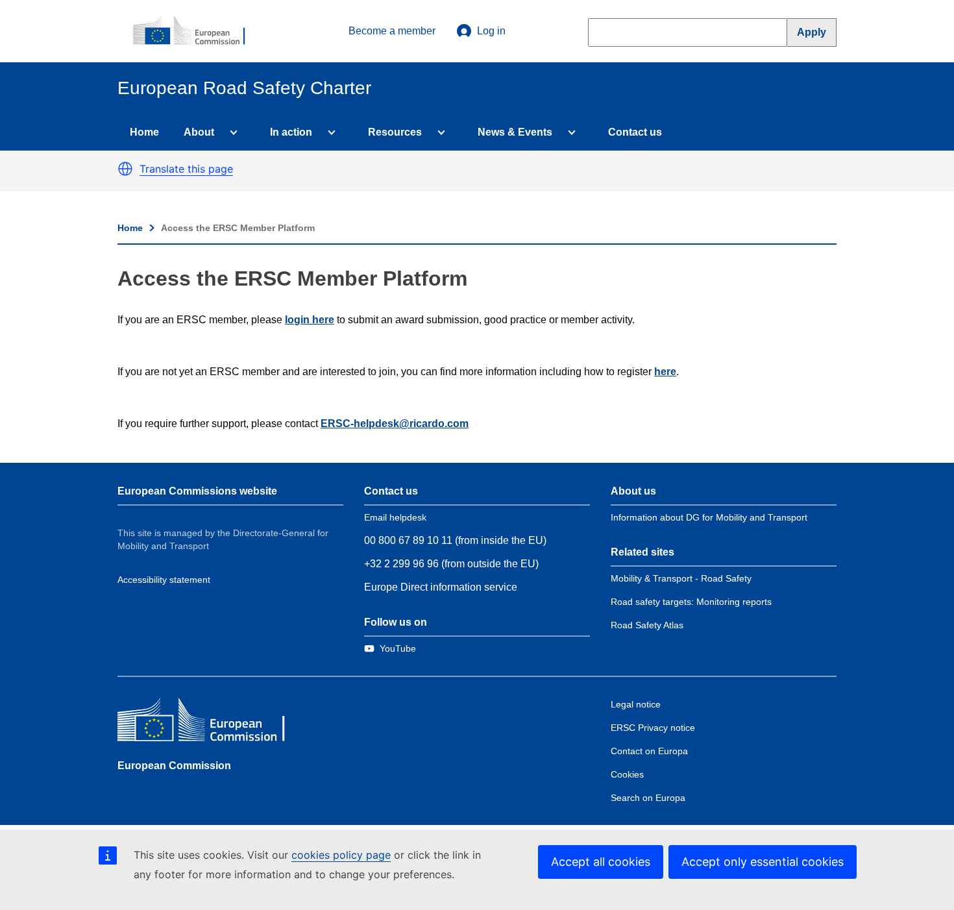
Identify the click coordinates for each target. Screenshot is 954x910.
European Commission (174, 765)
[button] (125, 169)
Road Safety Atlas (647, 625)
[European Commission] (196, 31)
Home (144, 132)
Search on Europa (648, 798)
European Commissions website (197, 491)
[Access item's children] (231, 132)
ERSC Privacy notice (653, 727)
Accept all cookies (600, 861)
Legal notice (636, 704)
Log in (491, 30)
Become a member (392, 30)
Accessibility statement (163, 579)
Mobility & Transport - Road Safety (681, 578)
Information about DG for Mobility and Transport (709, 517)
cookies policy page (341, 854)
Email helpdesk (395, 517)
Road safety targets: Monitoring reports (691, 601)
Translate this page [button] (186, 168)
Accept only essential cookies (762, 861)
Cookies (627, 774)
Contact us (635, 132)
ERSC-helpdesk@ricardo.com (395, 423)
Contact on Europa (649, 751)
